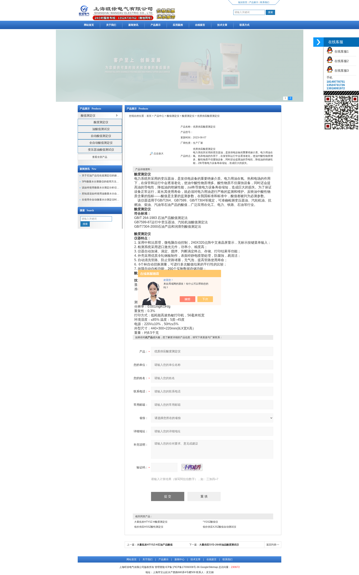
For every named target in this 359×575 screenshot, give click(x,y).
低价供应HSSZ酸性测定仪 (148, 526)
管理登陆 (160, 567)
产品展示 (253, 2)
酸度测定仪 (101, 122)
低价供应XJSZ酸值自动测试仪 (219, 526)
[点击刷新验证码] (192, 467)
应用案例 (178, 24)
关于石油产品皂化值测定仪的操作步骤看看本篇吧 (109, 175)
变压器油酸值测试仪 (101, 149)
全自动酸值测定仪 (101, 142)
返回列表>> (272, 544)
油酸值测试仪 (101, 129)
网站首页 (89, 24)
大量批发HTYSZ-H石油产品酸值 (155, 544)
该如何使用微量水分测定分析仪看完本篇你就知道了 (110, 187)
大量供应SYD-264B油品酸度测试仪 (219, 544)
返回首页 (242, 2)
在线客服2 (341, 61)
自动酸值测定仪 (101, 136)
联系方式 (245, 24)
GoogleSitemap (209, 567)
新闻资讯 (133, 24)
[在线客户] (318, 42)
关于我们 (111, 24)
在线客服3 (341, 70)
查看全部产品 (99, 157)
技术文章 (222, 24)
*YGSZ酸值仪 (210, 521)
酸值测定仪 (173, 115)
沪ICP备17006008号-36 (186, 567)
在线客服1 (341, 51)
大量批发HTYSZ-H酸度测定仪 (150, 521)
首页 (148, 115)
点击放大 (158, 153)
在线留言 (200, 24)
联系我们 (264, 2)
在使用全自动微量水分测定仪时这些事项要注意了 (109, 199)
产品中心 (159, 115)
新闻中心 (179, 559)
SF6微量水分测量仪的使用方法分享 (101, 181)
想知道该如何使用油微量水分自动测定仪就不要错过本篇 (113, 193)
